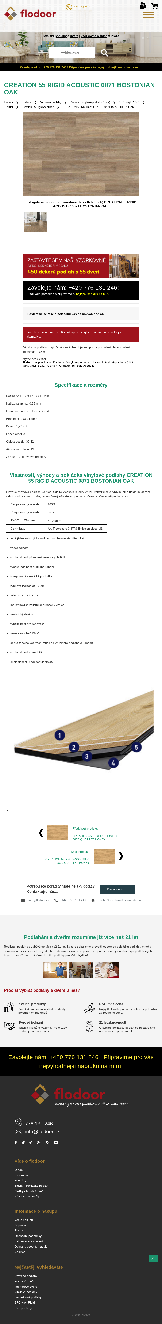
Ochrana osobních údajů (31, 1246)
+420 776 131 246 (74, 900)
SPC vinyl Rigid (25, 1302)
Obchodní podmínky (28, 1236)
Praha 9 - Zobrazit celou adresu (120, 900)
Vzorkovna (22, 1175)
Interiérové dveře (26, 1286)
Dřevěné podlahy (26, 1276)
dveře (74, 36)
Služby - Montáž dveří (29, 1191)
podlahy (61, 36)
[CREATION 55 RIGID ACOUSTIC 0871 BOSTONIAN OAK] (81, 154)
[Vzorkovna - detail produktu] (81, 277)
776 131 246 (81, 7)
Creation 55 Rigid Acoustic (38, 107)
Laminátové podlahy (28, 1297)
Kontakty (20, 1180)
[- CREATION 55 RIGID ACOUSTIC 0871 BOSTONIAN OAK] (35, 222)
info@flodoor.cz (38, 900)
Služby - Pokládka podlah (31, 1185)
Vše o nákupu (24, 1220)
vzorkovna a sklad (94, 36)
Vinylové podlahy (50, 102)
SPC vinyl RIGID (129, 102)
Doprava (20, 1225)
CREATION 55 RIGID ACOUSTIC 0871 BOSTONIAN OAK (98, 107)
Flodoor (8, 102)
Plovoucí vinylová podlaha (23, 491)
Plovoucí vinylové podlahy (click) (90, 102)
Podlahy (27, 102)
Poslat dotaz (116, 889)
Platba (19, 1230)
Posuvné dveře (25, 1281)
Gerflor (52, 365)
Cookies (20, 1251)
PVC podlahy (23, 1308)
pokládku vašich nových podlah (80, 314)
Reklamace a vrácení (29, 1241)
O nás (19, 1169)
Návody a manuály (27, 1196)
